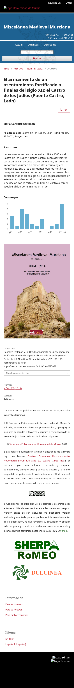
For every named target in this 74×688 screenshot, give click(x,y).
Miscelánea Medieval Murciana (37, 27)
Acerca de (50, 44)
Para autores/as (13, 609)
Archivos (33, 44)
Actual (19, 44)
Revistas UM (54, 2)
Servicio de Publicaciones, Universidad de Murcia (35, 444)
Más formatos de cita (17, 373)
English (9, 638)
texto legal (59, 460)
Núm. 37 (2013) (35, 68)
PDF (65, 109)
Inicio (6, 68)
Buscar (37, 58)
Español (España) (15, 644)
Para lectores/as (13, 604)
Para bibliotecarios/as (16, 615)
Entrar (69, 2)
